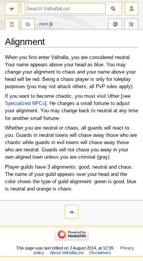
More (44, 23)
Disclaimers (100, 252)
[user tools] (131, 8)
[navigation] (11, 8)
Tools (131, 25)
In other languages (115, 25)
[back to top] (71, 211)
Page (11, 25)
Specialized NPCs (25, 103)
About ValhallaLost (67, 252)
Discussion (27, 25)
